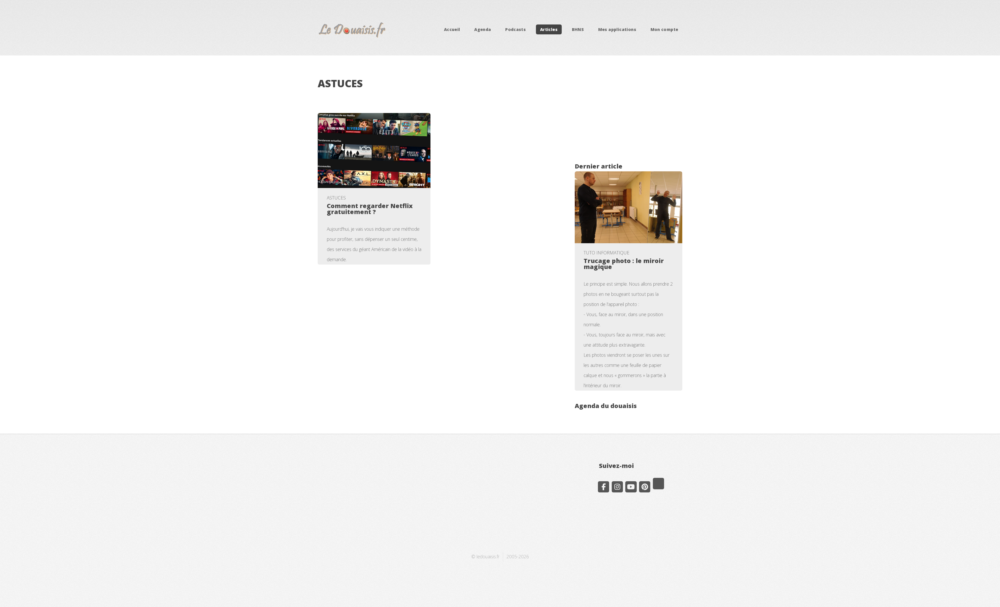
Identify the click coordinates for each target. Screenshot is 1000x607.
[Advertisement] (628, 114)
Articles (549, 29)
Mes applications (617, 29)
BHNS (578, 29)
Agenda (482, 29)
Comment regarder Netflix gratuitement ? (370, 209)
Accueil (452, 29)
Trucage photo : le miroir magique (624, 263)
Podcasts (515, 29)
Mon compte (664, 29)
